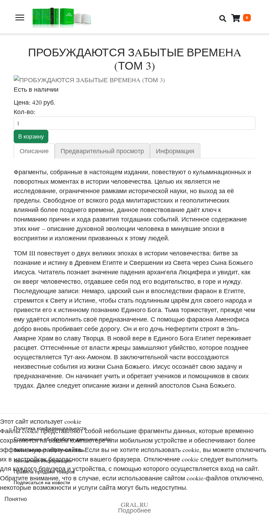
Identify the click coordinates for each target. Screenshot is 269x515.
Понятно (16, 498)
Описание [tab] (34, 151)
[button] (241, 18)
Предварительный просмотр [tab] (102, 151)
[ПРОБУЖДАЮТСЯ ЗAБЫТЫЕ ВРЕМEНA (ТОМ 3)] (134, 80)
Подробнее (134, 510)
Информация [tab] (175, 151)
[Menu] (19, 17)
